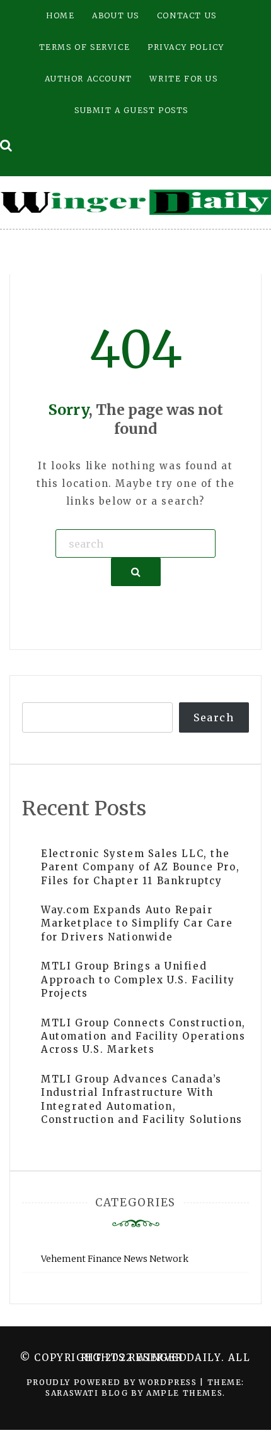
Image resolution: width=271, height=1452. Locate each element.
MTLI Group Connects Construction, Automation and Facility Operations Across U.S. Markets (143, 1036)
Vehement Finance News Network (114, 1258)
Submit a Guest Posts (131, 110)
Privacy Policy (185, 47)
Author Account (88, 78)
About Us (115, 15)
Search (213, 717)
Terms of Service (84, 47)
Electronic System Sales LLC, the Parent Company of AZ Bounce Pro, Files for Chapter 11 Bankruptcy (140, 867)
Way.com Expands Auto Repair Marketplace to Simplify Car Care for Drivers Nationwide (137, 923)
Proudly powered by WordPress (113, 1382)
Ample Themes (184, 1393)
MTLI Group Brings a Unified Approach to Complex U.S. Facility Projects (138, 979)
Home (60, 15)
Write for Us (183, 78)
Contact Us (187, 15)
